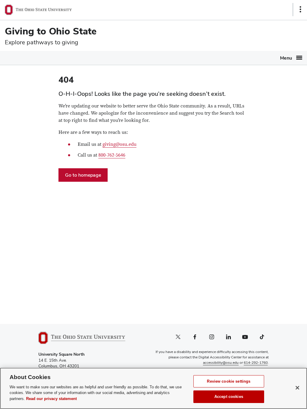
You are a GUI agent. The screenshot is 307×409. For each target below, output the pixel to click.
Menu (286, 58)
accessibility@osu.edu (221, 362)
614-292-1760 (256, 362)
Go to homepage (83, 175)
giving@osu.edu (119, 144)
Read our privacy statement (51, 398)
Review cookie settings (228, 381)
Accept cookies (228, 396)
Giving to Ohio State (51, 31)
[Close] (297, 387)
